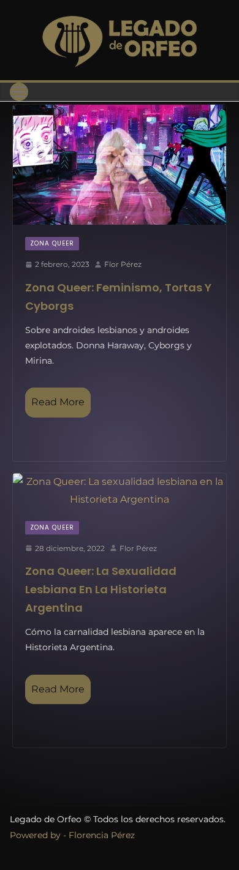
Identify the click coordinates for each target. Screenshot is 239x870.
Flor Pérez (123, 264)
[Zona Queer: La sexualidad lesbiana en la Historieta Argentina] (119, 491)
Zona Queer (52, 243)
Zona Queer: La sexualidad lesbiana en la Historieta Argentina (100, 589)
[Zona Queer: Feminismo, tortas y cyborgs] (119, 165)
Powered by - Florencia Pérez (72, 835)
